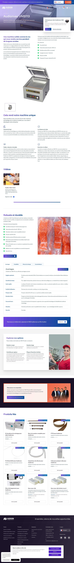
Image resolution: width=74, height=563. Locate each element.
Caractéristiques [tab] (38, 264)
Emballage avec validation (23, 533)
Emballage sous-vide (22, 535)
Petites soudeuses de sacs (23, 539)
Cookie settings (54, 554)
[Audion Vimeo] (65, 537)
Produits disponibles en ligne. (9, 531)
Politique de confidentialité (8, 533)
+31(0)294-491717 (50, 537)
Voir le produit (14, 442)
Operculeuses (20, 541)
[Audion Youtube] (69, 537)
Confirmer (68, 2)
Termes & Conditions (7, 535)
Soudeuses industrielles (22, 531)
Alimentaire (34, 535)
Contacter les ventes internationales (15, 397)
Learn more (14, 553)
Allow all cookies (55, 548)
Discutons (48, 29)
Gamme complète (7, 529)
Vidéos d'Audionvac (9, 256)
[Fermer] (72, 2)
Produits (19, 527)
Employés (19, 544)
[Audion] (7, 8)
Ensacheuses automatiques (23, 529)
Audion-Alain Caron (10, 187)
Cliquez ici (61, 321)
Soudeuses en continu (22, 537)
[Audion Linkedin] (61, 537)
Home (4, 527)
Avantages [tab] (7, 264)
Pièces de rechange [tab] (27, 264)
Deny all (55, 551)
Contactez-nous (49, 527)
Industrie (33, 537)
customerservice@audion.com (52, 540)
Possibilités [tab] (16, 264)
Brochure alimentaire (57, 29)
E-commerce (34, 533)
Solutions (34, 527)
